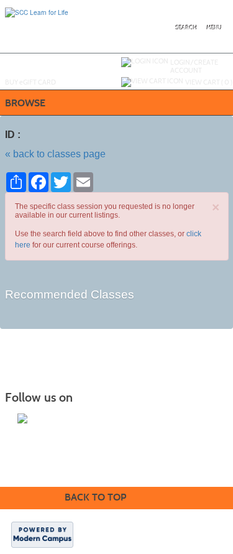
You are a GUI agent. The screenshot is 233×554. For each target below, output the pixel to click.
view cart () (208, 82)
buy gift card (30, 82)
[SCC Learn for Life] (36, 11)
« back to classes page (55, 154)
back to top (95, 497)
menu (214, 27)
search (187, 27)
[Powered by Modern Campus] (42, 534)
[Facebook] (22, 418)
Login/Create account (194, 66)
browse (25, 103)
